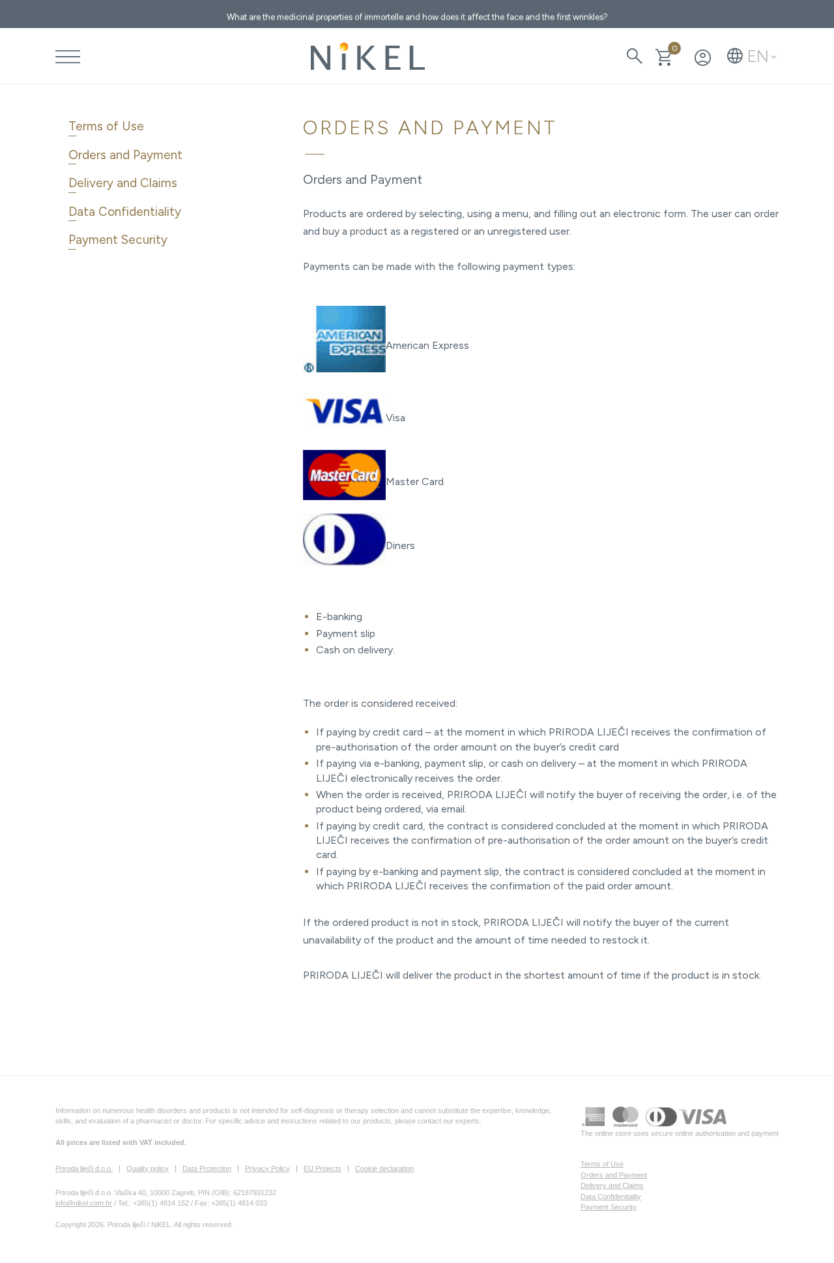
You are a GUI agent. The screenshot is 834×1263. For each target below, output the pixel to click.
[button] (752, 56)
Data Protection (206, 1168)
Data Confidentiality (124, 211)
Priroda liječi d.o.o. (84, 1168)
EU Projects (322, 1168)
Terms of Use (106, 126)
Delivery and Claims (122, 182)
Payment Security (117, 239)
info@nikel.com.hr (83, 1203)
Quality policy (147, 1168)
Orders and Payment (125, 154)
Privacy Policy (267, 1168)
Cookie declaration (384, 1168)
